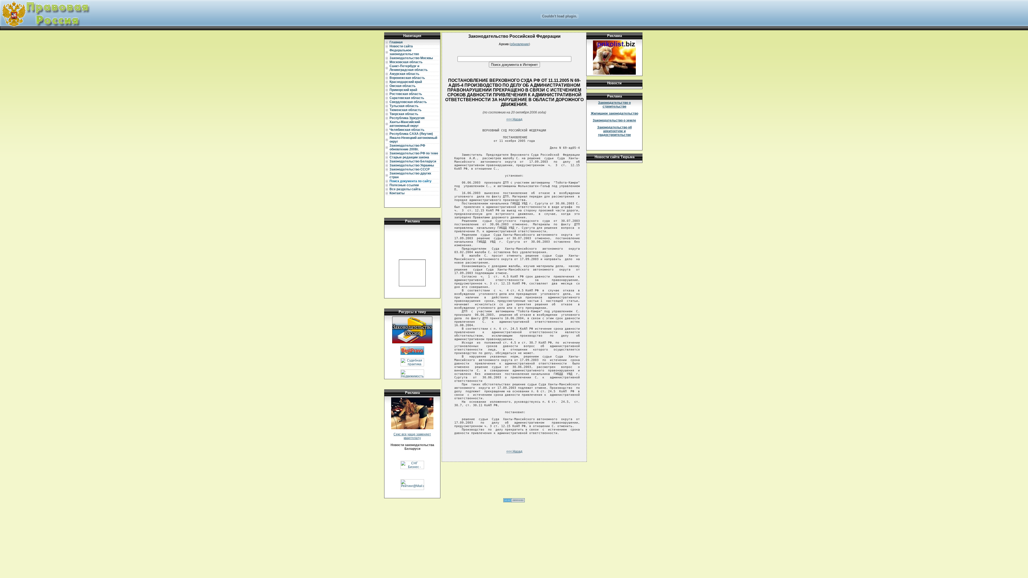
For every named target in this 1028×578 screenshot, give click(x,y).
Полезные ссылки (404, 185)
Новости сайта (401, 46)
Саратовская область (407, 98)
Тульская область (404, 106)
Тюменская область (405, 110)
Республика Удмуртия (407, 118)
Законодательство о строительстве (614, 104)
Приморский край (403, 90)
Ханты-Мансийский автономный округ (405, 124)
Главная (396, 42)
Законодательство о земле (614, 120)
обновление (520, 44)
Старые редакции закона (409, 157)
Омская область (402, 86)
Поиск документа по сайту (411, 181)
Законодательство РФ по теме (414, 153)
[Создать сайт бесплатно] (514, 501)
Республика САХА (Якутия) (411, 134)
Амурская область (404, 74)
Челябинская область (407, 130)
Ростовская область (406, 94)
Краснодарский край (406, 82)
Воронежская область (407, 78)
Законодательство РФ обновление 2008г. (407, 147)
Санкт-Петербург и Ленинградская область (409, 68)
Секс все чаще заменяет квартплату (412, 436)
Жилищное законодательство (614, 113)
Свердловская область (408, 102)
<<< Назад (514, 119)
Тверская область (404, 114)
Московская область (406, 62)
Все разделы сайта (405, 189)
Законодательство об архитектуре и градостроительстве (614, 131)
